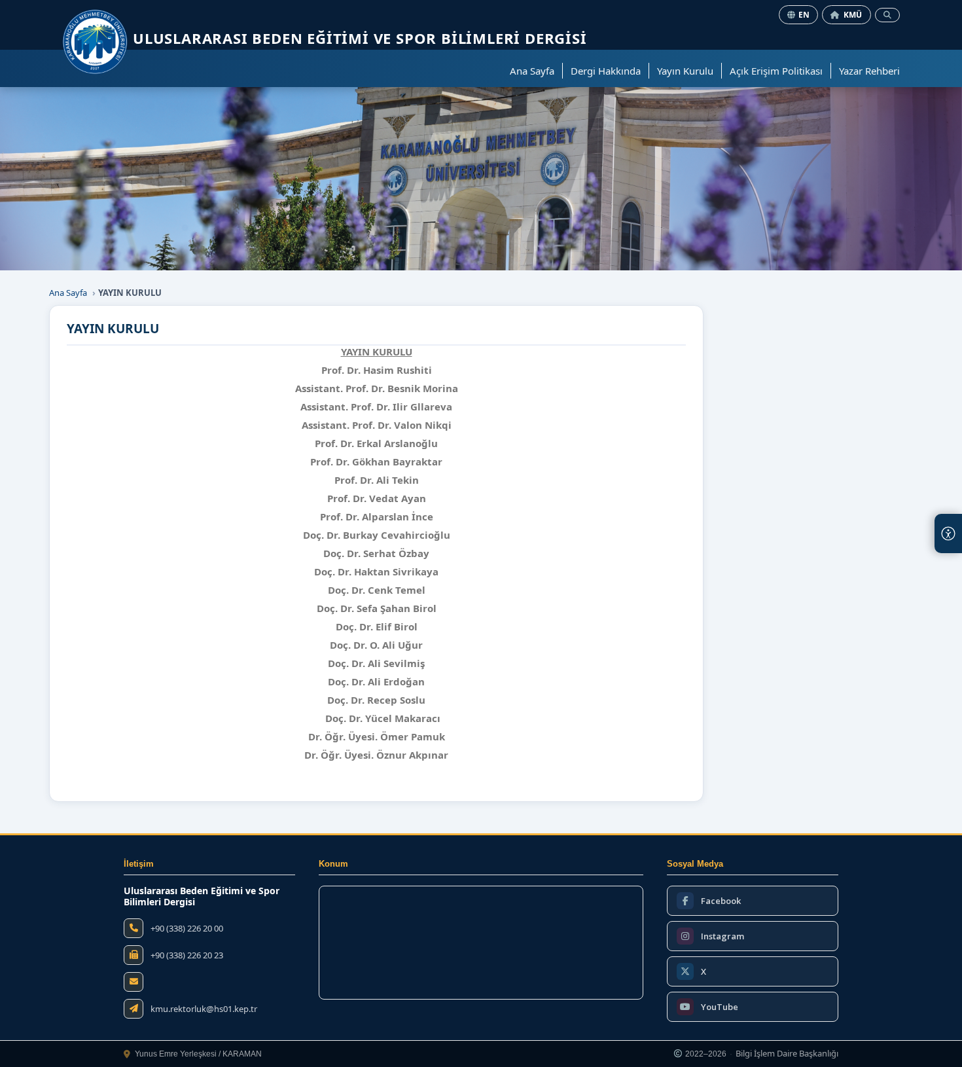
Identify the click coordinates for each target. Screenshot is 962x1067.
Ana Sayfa (532, 70)
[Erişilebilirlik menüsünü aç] (948, 533)
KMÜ (853, 14)
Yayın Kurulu (685, 70)
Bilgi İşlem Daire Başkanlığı (787, 1054)
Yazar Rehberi (869, 70)
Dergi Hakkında (606, 70)
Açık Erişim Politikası (776, 70)
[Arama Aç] (887, 15)
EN (804, 14)
